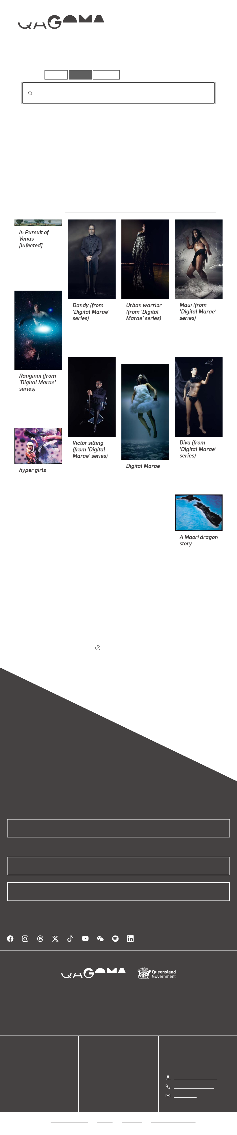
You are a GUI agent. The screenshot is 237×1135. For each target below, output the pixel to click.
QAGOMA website (25, 1069)
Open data (17, 1062)
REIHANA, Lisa (34, 260)
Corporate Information (173, 1120)
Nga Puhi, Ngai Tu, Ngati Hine (99, 189)
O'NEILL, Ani (32, 499)
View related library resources (52, 616)
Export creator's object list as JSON (57, 648)
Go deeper (83, 62)
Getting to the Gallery (195, 1078)
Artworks (32, 62)
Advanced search (198, 74)
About (13, 1090)
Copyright (132, 1120)
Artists (57, 62)
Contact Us (185, 1095)
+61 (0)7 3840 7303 (194, 1086)
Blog (11, 1083)
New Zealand (82, 174)
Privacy (105, 1120)
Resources (105, 75)
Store (12, 1076)
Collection (57, 40)
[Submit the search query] (26, 93)
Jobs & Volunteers (69, 1120)
